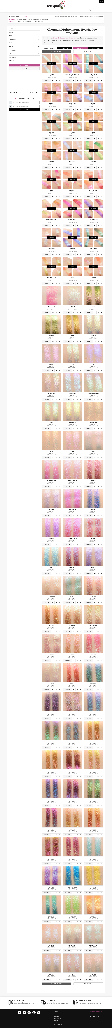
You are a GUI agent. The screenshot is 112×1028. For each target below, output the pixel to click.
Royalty (51, 887)
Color (11, 32)
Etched (72, 248)
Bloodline (72, 858)
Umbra (51, 945)
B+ (95, 341)
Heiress (93, 829)
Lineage (93, 858)
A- (52, 370)
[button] (23, 10)
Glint (72, 365)
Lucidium (51, 74)
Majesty (93, 916)
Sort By (11, 61)
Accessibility (58, 1024)
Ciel (51, 568)
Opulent (51, 655)
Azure (72, 742)
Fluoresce (72, 394)
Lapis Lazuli (72, 103)
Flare (72, 277)
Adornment (51, 248)
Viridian (51, 132)
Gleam (51, 365)
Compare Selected (56, 51)
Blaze (72, 655)
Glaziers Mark (72, 539)
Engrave (93, 481)
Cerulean (93, 103)
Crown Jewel (72, 887)
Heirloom (51, 916)
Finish (11, 43)
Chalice (72, 829)
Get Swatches (24, 109)
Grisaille (93, 539)
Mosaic (51, 858)
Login (101, 1)
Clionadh (12, 19)
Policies (56, 1016)
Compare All (88, 51)
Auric (93, 132)
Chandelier (51, 597)
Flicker (93, 974)
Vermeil (51, 336)
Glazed (51, 510)
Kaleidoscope (51, 481)
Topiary (93, 161)
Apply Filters (24, 65)
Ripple (72, 597)
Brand (11, 46)
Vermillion (93, 771)
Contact (57, 1014)
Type (10, 36)
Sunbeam (51, 684)
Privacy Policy (59, 1020)
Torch (72, 684)
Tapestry (51, 800)
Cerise (51, 103)
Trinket (93, 277)
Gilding (93, 336)
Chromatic (93, 423)
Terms (56, 1022)
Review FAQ (57, 1018)
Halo (51, 452)
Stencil (93, 510)
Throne (93, 887)
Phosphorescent (93, 394)
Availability (13, 50)
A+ (53, 80)
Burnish (72, 336)
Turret (51, 713)
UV (93, 365)
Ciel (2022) (93, 74)
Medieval (72, 800)
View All (24, 16)
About (56, 1012)
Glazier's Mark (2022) (72, 74)
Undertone (12, 39)
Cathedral (72, 713)
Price (10, 53)
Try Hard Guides (95, 1014)
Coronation (93, 190)
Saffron (51, 161)
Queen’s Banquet (51, 219)
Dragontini (51, 306)
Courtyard (72, 916)
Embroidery (93, 800)
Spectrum (72, 423)
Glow (72, 974)
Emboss (93, 655)
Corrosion (72, 626)
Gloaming (51, 394)
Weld (93, 306)
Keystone (93, 684)
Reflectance (93, 945)
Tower (93, 713)
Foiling (51, 626)
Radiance (72, 161)
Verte (51, 742)
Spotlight (72, 510)
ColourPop (12, 21)
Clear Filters (24, 68)
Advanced (12, 57)
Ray (93, 452)
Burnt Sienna (93, 742)
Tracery (51, 539)
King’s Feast (72, 219)
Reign (51, 190)
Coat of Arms (93, 219)
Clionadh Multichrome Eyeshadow (64, 38)
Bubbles (72, 306)
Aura (72, 452)
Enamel (93, 568)
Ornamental (93, 626)
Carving (93, 597)
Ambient (51, 974)
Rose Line (72, 771)
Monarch (72, 190)
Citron (72, 132)
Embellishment (51, 277)
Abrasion (72, 568)
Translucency (72, 481)
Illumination (72, 945)
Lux (51, 423)
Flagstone (93, 248)
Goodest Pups (94, 1016)
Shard (51, 829)
